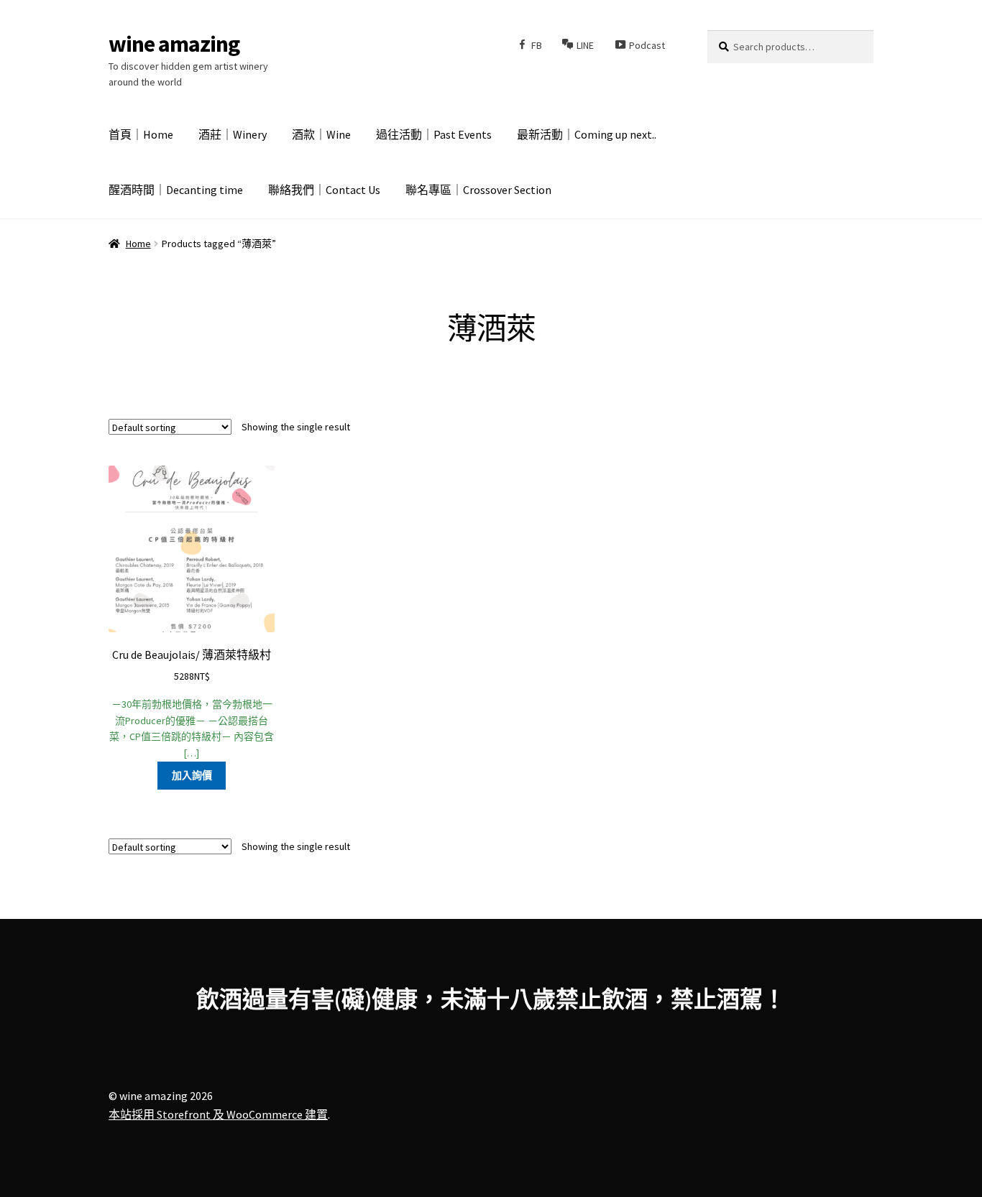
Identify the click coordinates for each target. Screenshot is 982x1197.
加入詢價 (192, 775)
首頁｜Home (141, 134)
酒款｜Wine (321, 134)
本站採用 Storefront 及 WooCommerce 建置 (218, 1114)
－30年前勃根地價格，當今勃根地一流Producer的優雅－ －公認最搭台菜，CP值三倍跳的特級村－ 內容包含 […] (191, 703)
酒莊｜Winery (232, 134)
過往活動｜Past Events (434, 134)
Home (138, 243)
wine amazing (174, 43)
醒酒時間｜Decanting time (176, 189)
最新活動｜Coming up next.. (586, 134)
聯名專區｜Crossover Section (478, 189)
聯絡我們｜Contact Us (324, 189)
